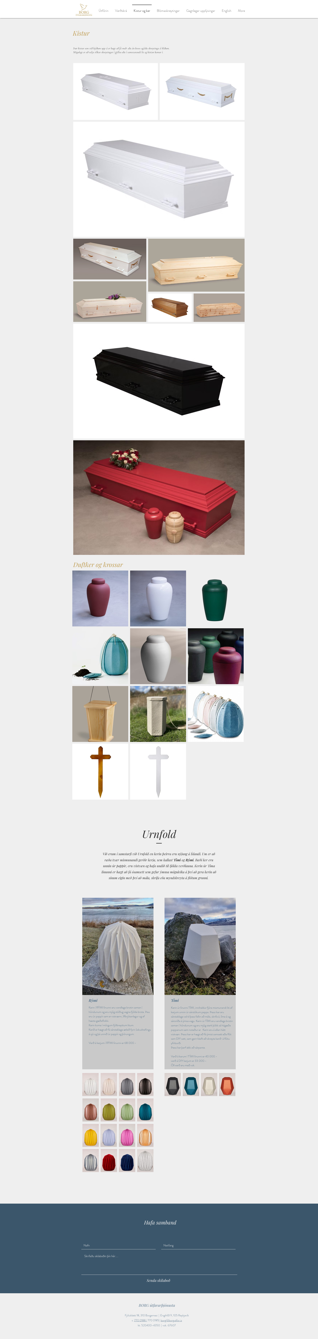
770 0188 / (140, 1320)
